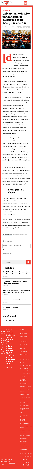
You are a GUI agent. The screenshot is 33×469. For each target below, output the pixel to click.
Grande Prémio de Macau (25, 409)
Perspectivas (23, 432)
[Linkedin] (24, 27)
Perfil (28, 430)
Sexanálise (23, 441)
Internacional (24, 423)
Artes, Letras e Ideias (24, 345)
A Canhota (23, 333)
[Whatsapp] (26, 27)
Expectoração (24, 389)
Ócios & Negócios (25, 456)
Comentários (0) (7, 234)
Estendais (22, 386)
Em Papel (26, 466)
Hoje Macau (5, 27)
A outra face (23, 341)
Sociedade (22, 444)
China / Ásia (6, 10)
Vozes (29, 453)
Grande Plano (24, 405)
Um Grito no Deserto (23, 450)
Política (28, 435)
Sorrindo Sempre (24, 446)
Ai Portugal (23, 336)
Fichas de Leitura (25, 397)
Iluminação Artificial (23, 420)
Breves (22, 348)
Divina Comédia (24, 368)
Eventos (29, 386)
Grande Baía (23, 402)
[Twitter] (21, 27)
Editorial (22, 376)
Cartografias (24, 351)
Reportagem (23, 438)
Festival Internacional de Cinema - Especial (25, 393)
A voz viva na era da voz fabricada (14, 300)
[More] (29, 27)
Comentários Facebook (20, 234)
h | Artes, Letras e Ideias (25, 416)
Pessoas (22, 435)
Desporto (22, 362)
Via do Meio (23, 453)
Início (25, 459)
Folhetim (22, 399)
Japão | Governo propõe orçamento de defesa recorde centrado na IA (16, 291)
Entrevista (23, 383)
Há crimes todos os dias (10, 307)
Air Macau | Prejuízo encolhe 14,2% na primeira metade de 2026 (15, 282)
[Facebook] (18, 27)
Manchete (22, 430)
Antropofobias (24, 338)
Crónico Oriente (24, 359)
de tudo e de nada (25, 365)
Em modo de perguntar (23, 380)
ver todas (9, 367)
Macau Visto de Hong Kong (26, 427)
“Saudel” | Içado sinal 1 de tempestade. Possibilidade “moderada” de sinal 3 (16, 273)
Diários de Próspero (25, 371)
